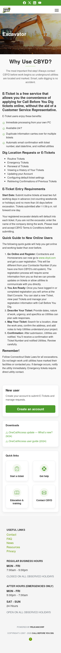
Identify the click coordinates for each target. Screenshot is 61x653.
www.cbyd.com (47, 258)
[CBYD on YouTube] (39, 2)
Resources (13, 547)
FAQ (9, 539)
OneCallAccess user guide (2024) (27, 441)
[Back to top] (30, 639)
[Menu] (57, 10)
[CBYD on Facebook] (24, 2)
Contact (11, 534)
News (10, 543)
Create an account (30, 409)
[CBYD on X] (29, 2)
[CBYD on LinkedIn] (34, 2)
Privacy (11, 551)
